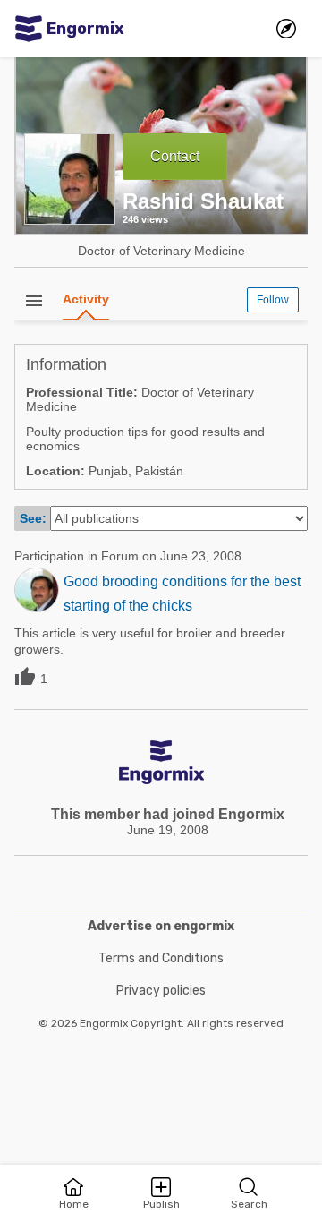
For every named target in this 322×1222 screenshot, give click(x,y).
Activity (86, 299)
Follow (273, 300)
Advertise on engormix (161, 926)
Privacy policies (161, 990)
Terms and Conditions (161, 958)
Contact (174, 156)
